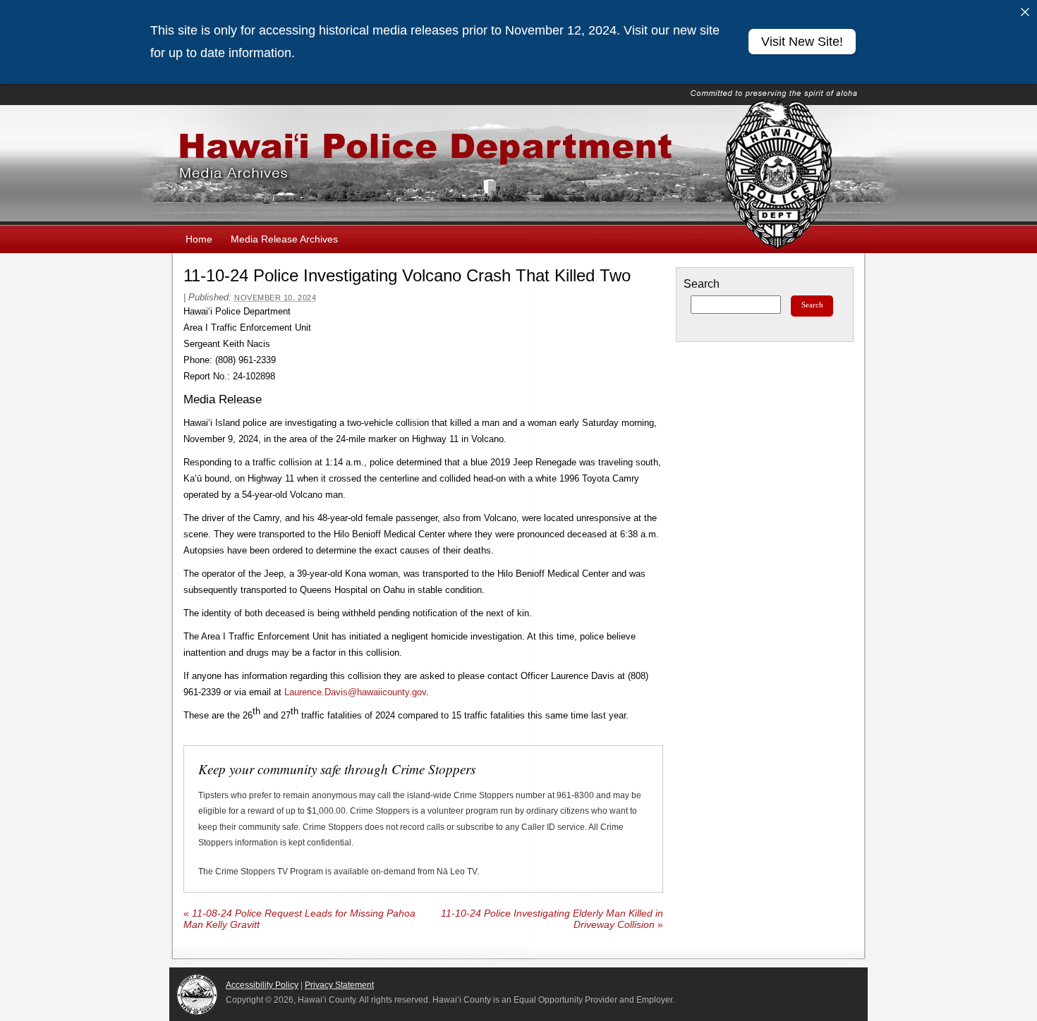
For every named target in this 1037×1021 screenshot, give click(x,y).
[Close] (1025, 12)
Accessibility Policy (262, 985)
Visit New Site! (802, 42)
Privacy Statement (339, 985)
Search (702, 284)
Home (199, 239)
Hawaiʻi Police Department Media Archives (518, 165)
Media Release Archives (284, 239)
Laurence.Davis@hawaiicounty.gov (355, 692)
